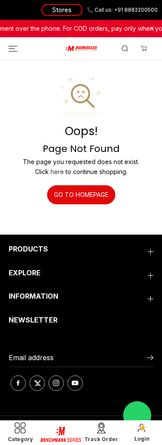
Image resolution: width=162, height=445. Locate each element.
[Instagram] (56, 383)
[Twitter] (37, 383)
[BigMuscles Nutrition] (81, 48)
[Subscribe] (150, 359)
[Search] (124, 48)
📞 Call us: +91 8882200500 (122, 9)
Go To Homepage (81, 194)
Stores (62, 10)
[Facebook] (18, 383)
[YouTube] (75, 383)
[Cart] (143, 48)
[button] (12, 48)
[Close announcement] (152, 28)
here (57, 171)
